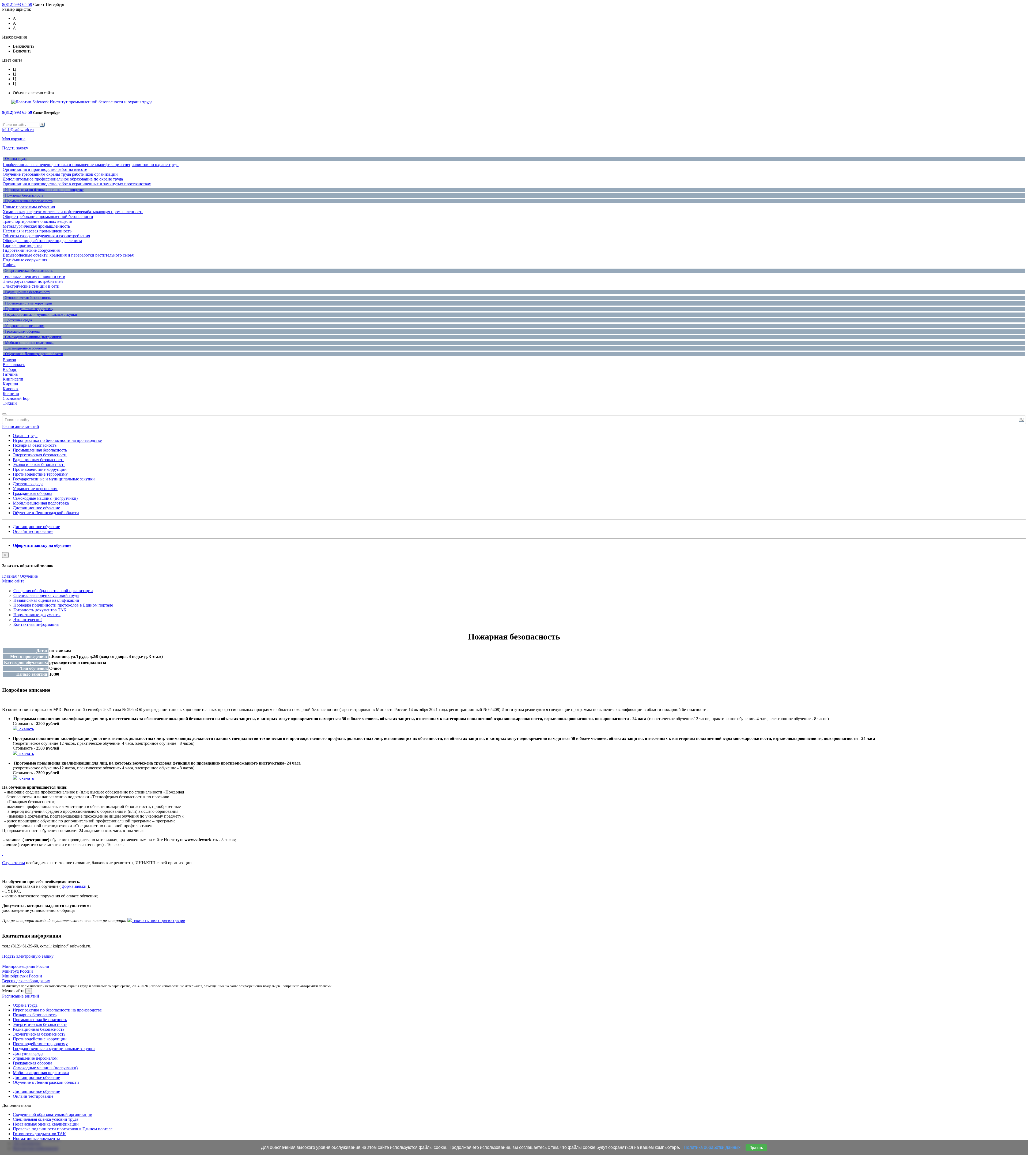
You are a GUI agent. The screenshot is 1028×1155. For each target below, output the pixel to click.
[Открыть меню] (4, 414)
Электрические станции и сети (31, 286)
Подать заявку (15, 148)
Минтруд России (17, 971)
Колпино (11, 393)
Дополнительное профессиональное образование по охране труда (63, 179)
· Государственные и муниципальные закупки (40, 315)
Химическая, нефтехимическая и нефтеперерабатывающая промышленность (73, 211)
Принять (756, 1148)
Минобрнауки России (22, 976)
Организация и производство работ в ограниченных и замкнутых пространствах (77, 184)
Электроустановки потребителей (33, 281)
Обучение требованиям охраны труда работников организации (60, 174)
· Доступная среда (17, 320)
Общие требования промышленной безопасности (48, 216)
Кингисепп (13, 379)
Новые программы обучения (29, 207)
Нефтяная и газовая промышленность (37, 231)
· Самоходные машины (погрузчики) (32, 337)
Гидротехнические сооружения (31, 250)
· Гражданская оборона (21, 331)
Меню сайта (13, 581)
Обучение (29, 576)
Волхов (9, 360)
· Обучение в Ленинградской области (33, 354)
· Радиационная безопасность (26, 292)
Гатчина (10, 374)
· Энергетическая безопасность (27, 271)
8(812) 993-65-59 (17, 4)
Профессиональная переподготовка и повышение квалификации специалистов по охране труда (91, 164)
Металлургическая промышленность (36, 226)
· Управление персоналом (23, 326)
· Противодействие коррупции (27, 303)
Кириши (10, 384)
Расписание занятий (20, 426)
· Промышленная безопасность (27, 201)
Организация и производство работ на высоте (45, 169)
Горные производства (22, 245)
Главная (9, 576)
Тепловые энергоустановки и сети (34, 276)
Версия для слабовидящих (26, 981)
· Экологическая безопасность (27, 298)
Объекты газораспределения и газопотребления (46, 236)
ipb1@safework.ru (18, 129)
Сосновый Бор (16, 398)
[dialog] (514, 560)
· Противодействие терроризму (28, 309)
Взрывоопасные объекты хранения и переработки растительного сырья (68, 255)
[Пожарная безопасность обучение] (2, 853)
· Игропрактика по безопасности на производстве (43, 190)
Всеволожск (14, 364)
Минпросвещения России (25, 966)
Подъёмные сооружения (25, 260)
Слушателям (13, 862)
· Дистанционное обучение (25, 348)
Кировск (10, 388)
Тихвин (10, 403)
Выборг (10, 369)
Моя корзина (13, 139)
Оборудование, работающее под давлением (42, 240)
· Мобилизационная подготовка (28, 343)
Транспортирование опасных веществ (37, 221)
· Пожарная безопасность (23, 195)
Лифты (9, 264)
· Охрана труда (15, 159)
